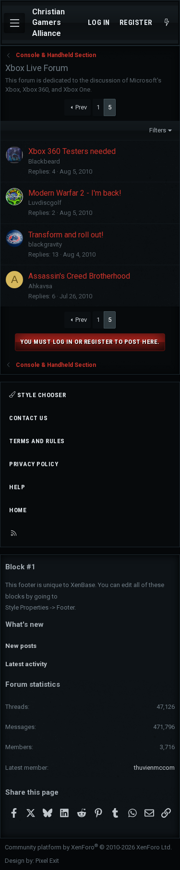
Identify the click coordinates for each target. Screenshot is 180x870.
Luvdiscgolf (44, 202)
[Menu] (14, 23)
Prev (81, 107)
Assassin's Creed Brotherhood (79, 276)
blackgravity (45, 244)
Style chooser (40, 395)
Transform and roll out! (66, 234)
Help (17, 487)
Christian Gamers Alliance (48, 22)
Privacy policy (33, 464)
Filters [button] (157, 130)
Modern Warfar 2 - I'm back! (74, 193)
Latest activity (26, 664)
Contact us (28, 418)
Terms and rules (37, 441)
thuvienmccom (154, 767)
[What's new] (166, 23)
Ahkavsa (40, 286)
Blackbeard (44, 161)
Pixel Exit (47, 860)
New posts (20, 645)
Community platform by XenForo (88, 847)
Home (17, 510)
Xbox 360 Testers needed (72, 151)
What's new (24, 624)
